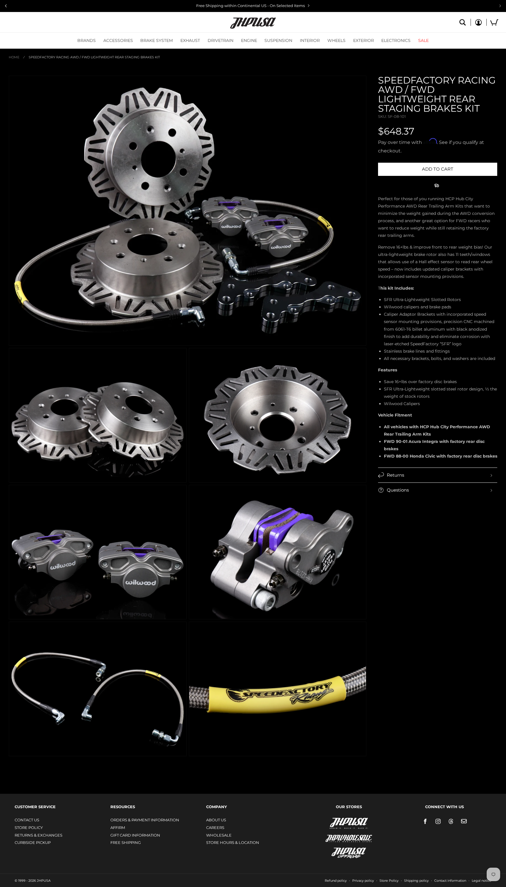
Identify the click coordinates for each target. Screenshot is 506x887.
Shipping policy (416, 880)
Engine (249, 40)
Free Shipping (125, 842)
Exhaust (190, 40)
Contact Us (27, 820)
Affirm (117, 827)
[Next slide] (500, 6)
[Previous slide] (6, 6)
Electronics (396, 40)
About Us (216, 820)
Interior (310, 40)
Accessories (118, 40)
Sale (423, 40)
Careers (215, 827)
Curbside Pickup (33, 842)
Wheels (336, 40)
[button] (86, 40)
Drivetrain (220, 40)
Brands (86, 40)
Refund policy (336, 880)
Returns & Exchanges (38, 835)
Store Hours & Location (232, 842)
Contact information (450, 880)
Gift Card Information (135, 835)
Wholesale (219, 835)
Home (14, 57)
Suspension (278, 40)
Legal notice (481, 880)
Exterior (363, 40)
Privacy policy (363, 880)
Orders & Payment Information (144, 820)
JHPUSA (333, 822)
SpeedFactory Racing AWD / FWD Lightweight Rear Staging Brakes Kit (94, 57)
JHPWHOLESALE (336, 834)
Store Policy (29, 827)
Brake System (156, 40)
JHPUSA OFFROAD (341, 851)
